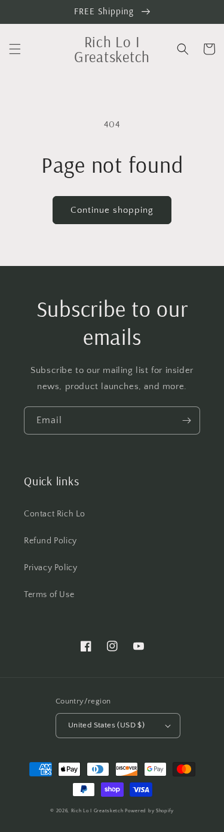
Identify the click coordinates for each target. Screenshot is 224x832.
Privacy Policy (50, 568)
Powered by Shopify (149, 810)
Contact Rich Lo (54, 514)
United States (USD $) (106, 725)
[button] (15, 49)
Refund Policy (50, 541)
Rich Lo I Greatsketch (97, 810)
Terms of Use (49, 594)
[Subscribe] (186, 420)
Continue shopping (112, 210)
